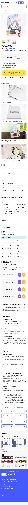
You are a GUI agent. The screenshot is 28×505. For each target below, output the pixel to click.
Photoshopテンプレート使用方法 (20, 416)
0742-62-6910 (10, 479)
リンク (2, 490)
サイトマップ (4, 492)
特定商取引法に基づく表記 (7, 488)
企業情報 (3, 484)
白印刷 (4, 426)
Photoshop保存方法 (5, 421)
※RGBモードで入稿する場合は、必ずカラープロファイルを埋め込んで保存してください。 (13, 332)
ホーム (1, 10)
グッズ (9, 10)
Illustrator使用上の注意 (18, 421)
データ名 (17, 411)
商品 (5, 10)
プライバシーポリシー (6, 486)
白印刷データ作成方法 (18, 426)
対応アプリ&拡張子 (5, 416)
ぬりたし (4, 411)
